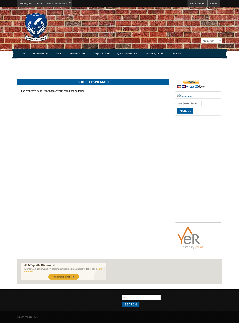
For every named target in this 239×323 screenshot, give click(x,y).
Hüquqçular (154, 53)
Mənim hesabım (197, 3)
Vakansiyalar (25, 3)
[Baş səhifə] (36, 26)
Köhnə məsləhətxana (56, 3)
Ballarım (213, 3)
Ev (24, 53)
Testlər (39, 3)
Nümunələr (77, 53)
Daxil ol (176, 53)
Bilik (59, 53)
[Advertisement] (81, 67)
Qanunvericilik (127, 53)
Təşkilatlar (101, 53)
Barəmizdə (40, 53)
